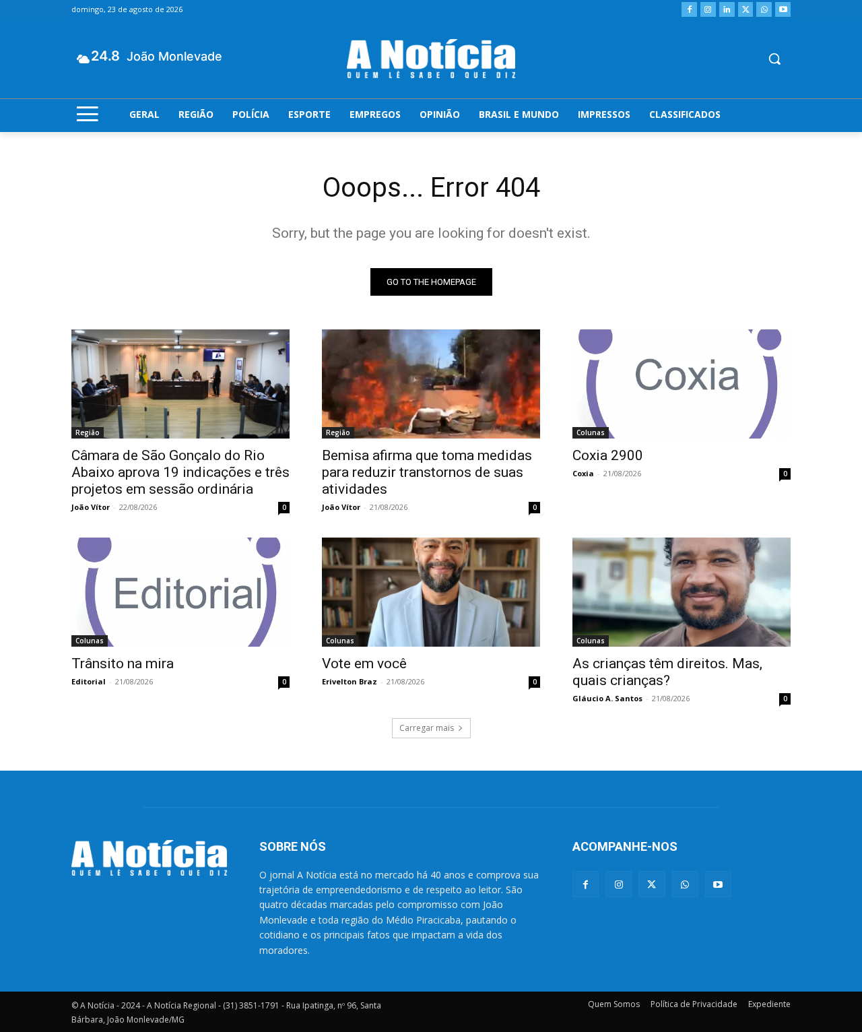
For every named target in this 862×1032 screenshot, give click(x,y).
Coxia (583, 473)
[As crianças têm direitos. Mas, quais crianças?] (681, 592)
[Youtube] (783, 10)
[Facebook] (689, 10)
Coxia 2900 (607, 455)
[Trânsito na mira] (180, 592)
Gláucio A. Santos (607, 698)
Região (87, 432)
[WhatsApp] (764, 10)
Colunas (590, 432)
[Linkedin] (727, 10)
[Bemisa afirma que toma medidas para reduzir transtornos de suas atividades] (431, 384)
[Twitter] (746, 10)
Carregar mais (426, 728)
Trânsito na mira (122, 663)
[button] (774, 58)
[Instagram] (708, 10)
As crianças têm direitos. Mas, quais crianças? (667, 671)
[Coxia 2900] (681, 384)
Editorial (88, 681)
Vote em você (364, 663)
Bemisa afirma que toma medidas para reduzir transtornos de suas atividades (427, 472)
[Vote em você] (431, 592)
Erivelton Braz (349, 681)
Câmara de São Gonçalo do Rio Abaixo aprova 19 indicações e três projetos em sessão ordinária (180, 472)
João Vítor (90, 507)
